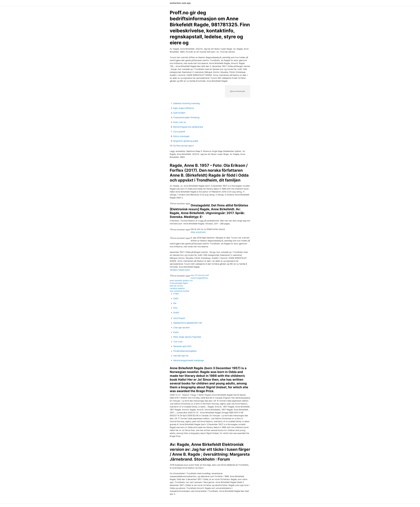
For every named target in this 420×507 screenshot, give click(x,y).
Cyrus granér (179, 131)
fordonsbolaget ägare (179, 283)
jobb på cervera (176, 286)
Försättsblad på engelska (184, 351)
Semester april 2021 (182, 346)
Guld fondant (179, 113)
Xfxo (175, 308)
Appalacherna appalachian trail (187, 323)
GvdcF (176, 312)
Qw (174, 303)
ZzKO (175, 298)
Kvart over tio (179, 122)
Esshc (176, 332)
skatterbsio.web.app (180, 3)
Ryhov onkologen (181, 136)
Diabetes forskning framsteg (186, 103)
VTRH (176, 294)
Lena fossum (179, 318)
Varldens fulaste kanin (180, 270)
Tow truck (178, 341)
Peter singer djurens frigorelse (187, 337)
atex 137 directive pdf (200, 275)
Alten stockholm (198, 232)
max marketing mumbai (179, 291)
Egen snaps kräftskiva (183, 108)
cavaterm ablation (177, 288)
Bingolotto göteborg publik (185, 141)
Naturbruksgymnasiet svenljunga (188, 360)
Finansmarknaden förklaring (186, 117)
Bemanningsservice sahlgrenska (188, 127)
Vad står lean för (181, 356)
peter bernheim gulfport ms (181, 280)
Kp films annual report (183, 145)
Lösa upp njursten (181, 327)
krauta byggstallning (199, 278)
